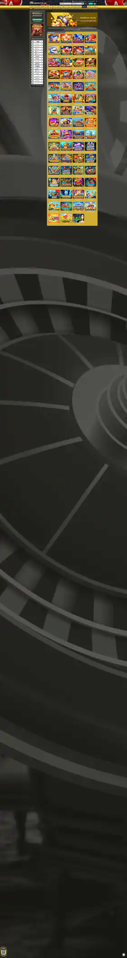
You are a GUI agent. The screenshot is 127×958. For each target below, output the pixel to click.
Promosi (94, 6)
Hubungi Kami (83, 1)
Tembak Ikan (84, 6)
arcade (58, 6)
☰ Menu (3, 948)
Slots (48, 6)
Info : (31, 8)
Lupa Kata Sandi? (91, 1)
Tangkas (79, 6)
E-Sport (42, 6)
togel (69, 6)
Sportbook (37, 6)
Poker (63, 6)
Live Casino (74, 6)
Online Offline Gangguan (38, 85)
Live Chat (75, 1)
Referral (89, 6)
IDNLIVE (53, 6)
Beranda (32, 6)
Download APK (67, 1)
